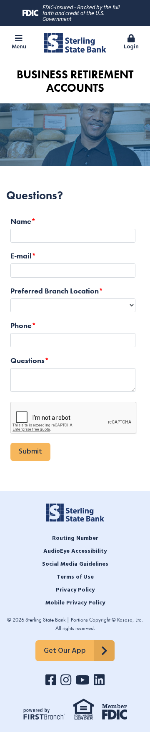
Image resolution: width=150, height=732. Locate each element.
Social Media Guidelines (75, 564)
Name (20, 221)
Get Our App (65, 651)
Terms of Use (75, 577)
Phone (21, 325)
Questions (27, 360)
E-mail (21, 256)
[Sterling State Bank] (75, 41)
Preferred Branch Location (54, 291)
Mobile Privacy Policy (75, 603)
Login (131, 47)
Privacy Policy (75, 590)
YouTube (82, 680)
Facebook (50, 680)
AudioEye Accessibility (75, 551)
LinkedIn (99, 680)
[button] (19, 43)
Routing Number (75, 538)
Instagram (65, 680)
